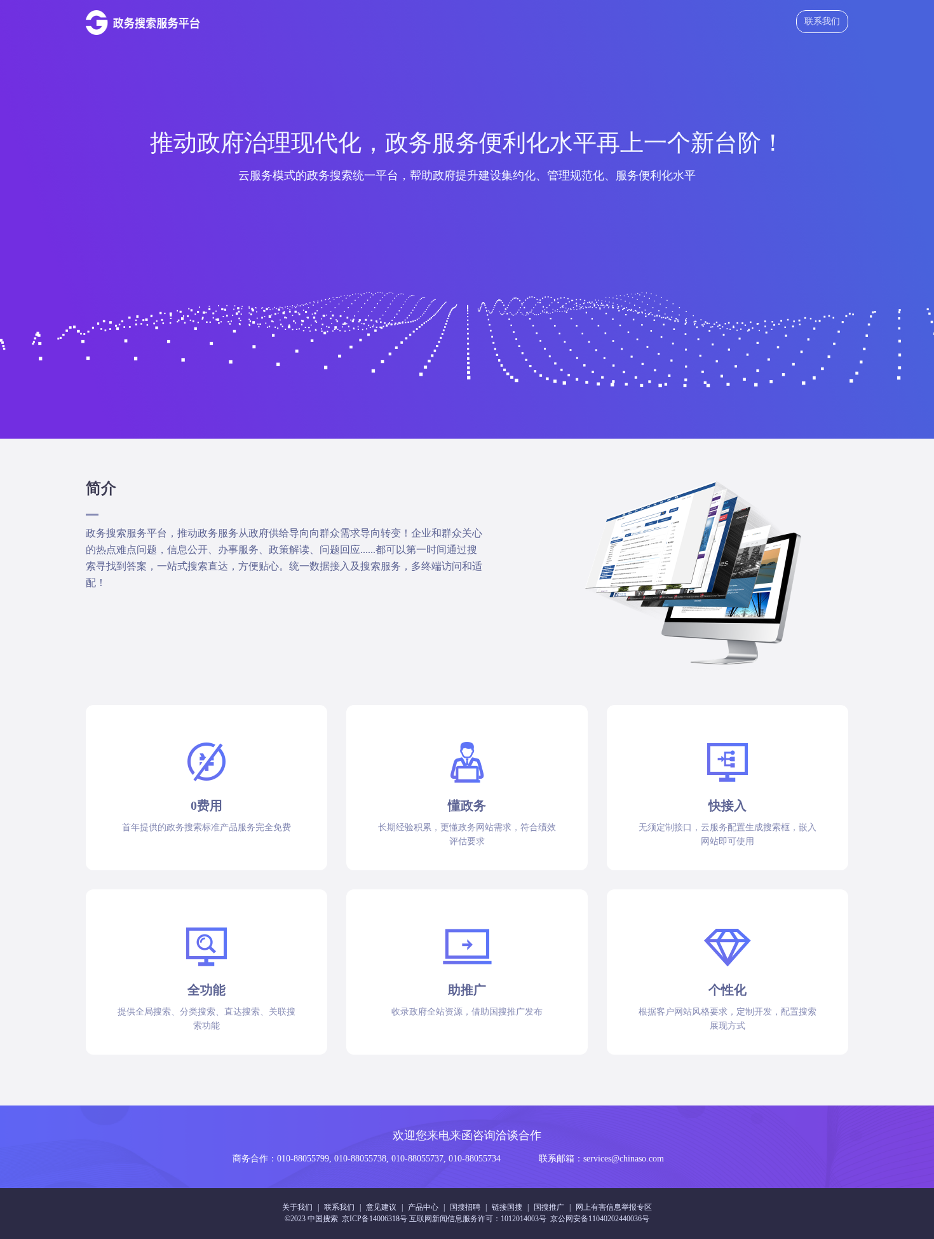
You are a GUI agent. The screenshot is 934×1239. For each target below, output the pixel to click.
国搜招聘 (465, 1207)
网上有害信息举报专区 (614, 1207)
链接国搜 (507, 1207)
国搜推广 (549, 1207)
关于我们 (297, 1207)
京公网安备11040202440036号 (599, 1218)
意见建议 (381, 1207)
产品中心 (423, 1207)
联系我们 (822, 21)
